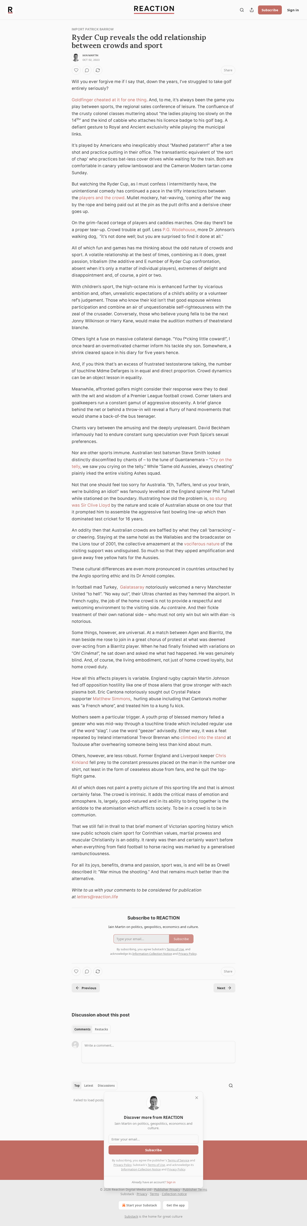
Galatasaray (132, 587)
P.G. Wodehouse (179, 229)
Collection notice (174, 1194)
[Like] (76, 70)
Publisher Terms (195, 1189)
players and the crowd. (102, 197)
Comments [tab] (82, 1029)
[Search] (241, 9)
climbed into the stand (203, 737)
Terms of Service (178, 1160)
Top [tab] (77, 1086)
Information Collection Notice (141, 1169)
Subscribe (270, 10)
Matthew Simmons (111, 698)
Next (221, 988)
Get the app (176, 1205)
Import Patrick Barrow (93, 29)
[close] (196, 1097)
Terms (154, 1194)
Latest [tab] (88, 1086)
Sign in (293, 10)
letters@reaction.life (97, 896)
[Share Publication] (251, 9)
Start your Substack (141, 1205)
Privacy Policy (122, 1165)
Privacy (142, 1194)
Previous (89, 988)
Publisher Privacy (167, 1189)
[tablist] (91, 1029)
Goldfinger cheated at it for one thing (109, 99)
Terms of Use (156, 1165)
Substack (131, 1216)
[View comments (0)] (86, 70)
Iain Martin (90, 55)
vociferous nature (202, 543)
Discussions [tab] (106, 1086)
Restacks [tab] (101, 1029)
